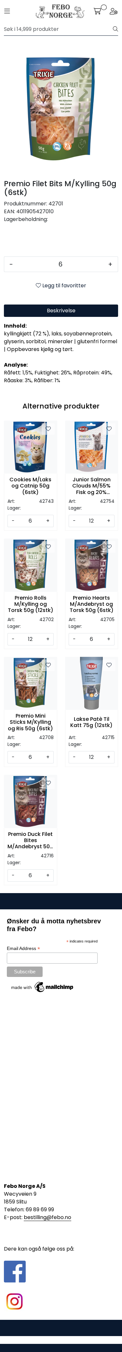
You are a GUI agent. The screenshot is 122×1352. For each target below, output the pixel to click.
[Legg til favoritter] (48, 429)
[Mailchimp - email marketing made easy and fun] (42, 986)
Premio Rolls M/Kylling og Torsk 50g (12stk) (30, 604)
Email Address (23, 948)
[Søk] (115, 29)
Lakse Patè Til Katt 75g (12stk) (91, 722)
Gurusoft (61, 1340)
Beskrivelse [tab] (61, 310)
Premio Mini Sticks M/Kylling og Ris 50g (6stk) (30, 722)
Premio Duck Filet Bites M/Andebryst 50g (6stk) (30, 840)
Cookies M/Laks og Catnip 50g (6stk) (30, 485)
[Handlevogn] (97, 11)
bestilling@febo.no (47, 1217)
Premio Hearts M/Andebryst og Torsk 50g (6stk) (92, 604)
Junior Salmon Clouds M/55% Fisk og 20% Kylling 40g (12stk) (91, 485)
